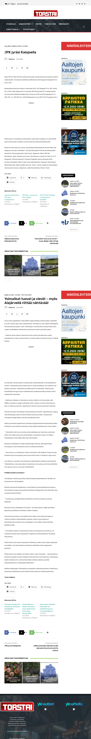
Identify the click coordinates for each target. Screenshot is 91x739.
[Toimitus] (6, 59)
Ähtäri (72, 210)
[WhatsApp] (17, 68)
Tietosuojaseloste (17, 733)
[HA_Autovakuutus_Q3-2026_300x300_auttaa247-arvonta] (74, 154)
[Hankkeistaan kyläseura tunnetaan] (49, 265)
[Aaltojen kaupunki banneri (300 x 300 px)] (74, 84)
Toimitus (11, 59)
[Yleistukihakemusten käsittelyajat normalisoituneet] (65, 221)
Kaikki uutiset (17, 46)
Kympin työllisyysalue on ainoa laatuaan (77, 212)
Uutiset (25, 46)
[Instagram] (79, 4)
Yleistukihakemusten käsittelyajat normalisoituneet (76, 222)
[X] (84, 4)
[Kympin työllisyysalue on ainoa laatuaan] (65, 212)
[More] (47, 223)
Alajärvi (7, 46)
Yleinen (49, 271)
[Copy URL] (22, 68)
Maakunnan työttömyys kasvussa (31, 273)
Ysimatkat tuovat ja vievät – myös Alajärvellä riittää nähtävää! (46, 241)
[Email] (27, 68)
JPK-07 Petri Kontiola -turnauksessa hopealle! (47, 197)
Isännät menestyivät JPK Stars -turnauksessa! (11, 197)
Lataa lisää (73, 229)
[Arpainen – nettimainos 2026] (74, 119)
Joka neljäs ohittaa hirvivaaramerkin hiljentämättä (13, 273)
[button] (84, 27)
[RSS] (82, 4)
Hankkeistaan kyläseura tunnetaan (49, 273)
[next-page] (9, 279)
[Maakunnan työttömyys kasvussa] (31, 265)
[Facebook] (76, 4)
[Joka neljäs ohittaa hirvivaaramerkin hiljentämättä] (13, 265)
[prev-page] (5, 279)
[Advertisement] (31, 120)
